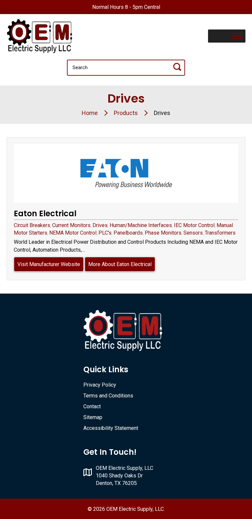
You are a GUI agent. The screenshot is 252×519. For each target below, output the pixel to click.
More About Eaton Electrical (120, 264)
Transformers (220, 233)
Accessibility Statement (110, 428)
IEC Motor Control (194, 225)
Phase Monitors (163, 233)
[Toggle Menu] (237, 36)
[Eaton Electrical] (126, 173)
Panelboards (128, 233)
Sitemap (92, 417)
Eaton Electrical (45, 213)
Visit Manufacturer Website (48, 264)
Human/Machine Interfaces (141, 225)
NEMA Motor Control (72, 233)
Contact (92, 406)
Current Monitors (71, 225)
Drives (100, 225)
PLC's (105, 233)
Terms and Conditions (108, 396)
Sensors (193, 233)
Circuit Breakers (32, 225)
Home (90, 112)
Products (126, 112)
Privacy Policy (99, 385)
